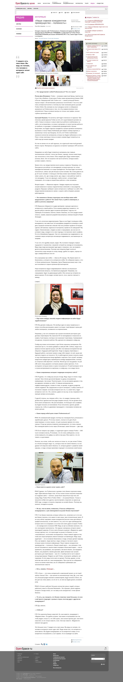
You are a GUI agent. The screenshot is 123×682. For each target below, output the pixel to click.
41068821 (105, 45)
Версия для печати (77, 639)
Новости (37, 657)
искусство (46, 3)
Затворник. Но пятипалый (93, 73)
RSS (18, 662)
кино (39, 3)
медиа (93, 3)
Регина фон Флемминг (53, 38)
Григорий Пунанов (43, 38)
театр (87, 3)
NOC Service (19, 678)
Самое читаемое (92, 43)
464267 (105, 75)
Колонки (19, 28)
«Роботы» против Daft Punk (94, 69)
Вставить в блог (76, 28)
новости (55, 12)
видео (67, 12)
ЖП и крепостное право (93, 52)
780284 (105, 71)
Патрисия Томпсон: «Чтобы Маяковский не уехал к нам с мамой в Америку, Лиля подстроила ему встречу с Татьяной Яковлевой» (94, 78)
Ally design (25, 674)
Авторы (29, 8)
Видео (36, 660)
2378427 (105, 52)
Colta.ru (35, 8)
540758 (105, 73)
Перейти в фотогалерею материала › (46, 88)
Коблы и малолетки (92, 71)
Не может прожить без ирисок (92, 61)
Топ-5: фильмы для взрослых (92, 66)
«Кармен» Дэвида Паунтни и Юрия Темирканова (94, 46)
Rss (104, 664)
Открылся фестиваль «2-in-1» (94, 50)
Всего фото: (79, 88)
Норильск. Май (90, 54)
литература (79, 3)
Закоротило (90, 63)
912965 (105, 57)
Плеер (36, 653)
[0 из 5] (72, 20)
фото (61, 12)
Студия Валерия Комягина (29, 677)
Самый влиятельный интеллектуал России (92, 57)
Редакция (19, 653)
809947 (105, 66)
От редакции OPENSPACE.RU (96, 24)
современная (56, 3)
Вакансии (19, 658)
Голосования (38, 662)
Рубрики (18, 33)
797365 (105, 69)
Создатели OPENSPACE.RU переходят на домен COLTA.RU (94, 21)
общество (100, 3)
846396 (105, 63)
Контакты (19, 660)
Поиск (93, 655)
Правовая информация (23, 657)
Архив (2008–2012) (21, 8)
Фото (36, 658)
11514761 (105, 49)
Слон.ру (50, 569)
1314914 (105, 54)
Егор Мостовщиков (40, 26)
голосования (76, 12)
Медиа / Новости (93, 17)
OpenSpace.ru (26, 673)
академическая (68, 3)
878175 (105, 60)
